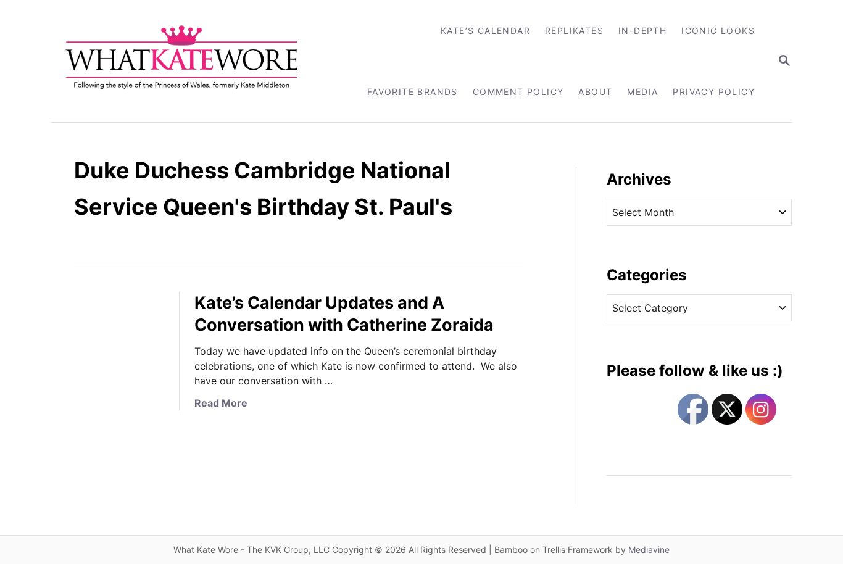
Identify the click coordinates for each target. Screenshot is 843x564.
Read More (220, 403)
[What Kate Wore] (189, 61)
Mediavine (649, 549)
